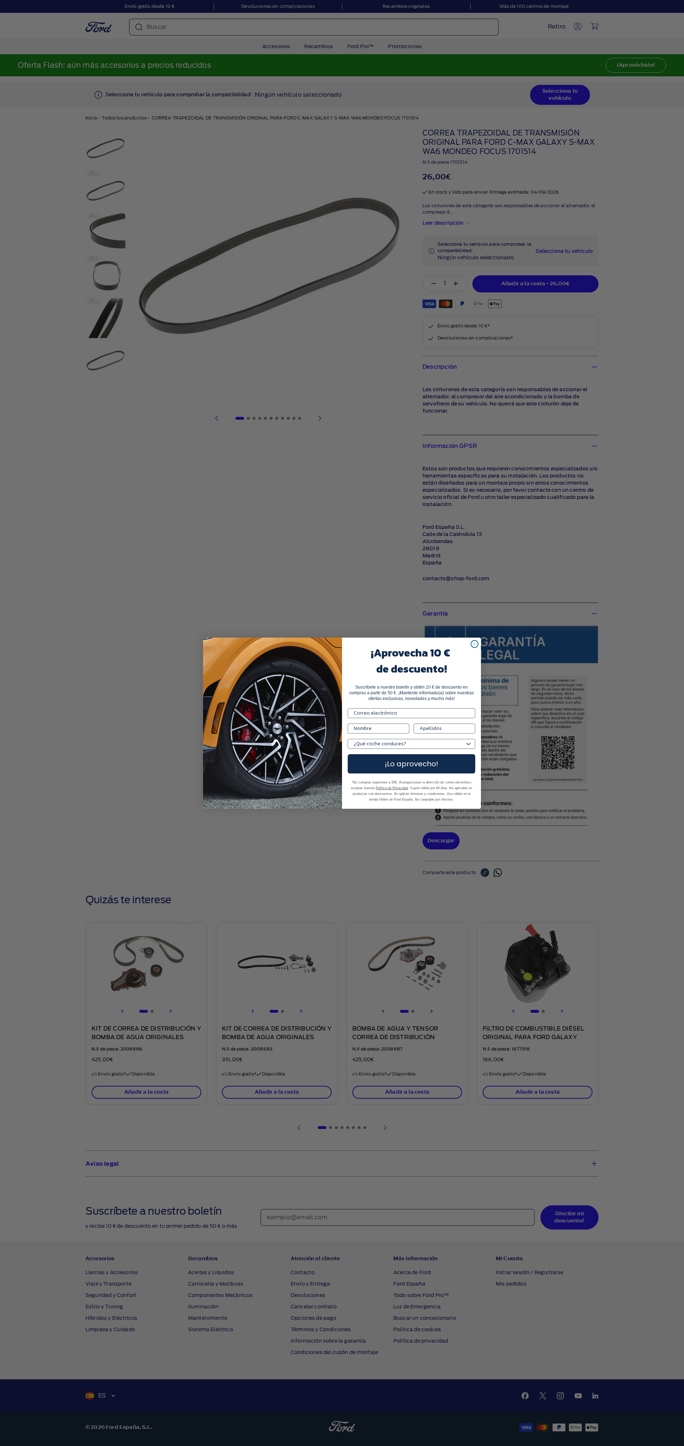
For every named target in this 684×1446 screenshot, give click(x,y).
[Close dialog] (474, 644)
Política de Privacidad (392, 788)
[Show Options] (468, 743)
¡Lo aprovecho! (411, 764)
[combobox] (409, 743)
